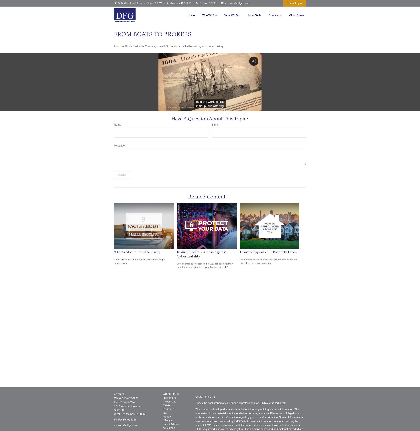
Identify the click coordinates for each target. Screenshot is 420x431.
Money (167, 416)
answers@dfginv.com (237, 3)
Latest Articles (171, 424)
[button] (191, 15)
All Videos (169, 428)
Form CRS (209, 396)
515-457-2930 (208, 3)
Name (117, 124)
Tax (165, 412)
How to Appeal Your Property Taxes (268, 252)
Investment (169, 401)
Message (119, 145)
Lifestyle (168, 420)
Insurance (168, 409)
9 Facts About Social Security (137, 252)
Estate (166, 405)
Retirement (169, 397)
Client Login (295, 3)
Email (215, 124)
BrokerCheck (278, 403)
